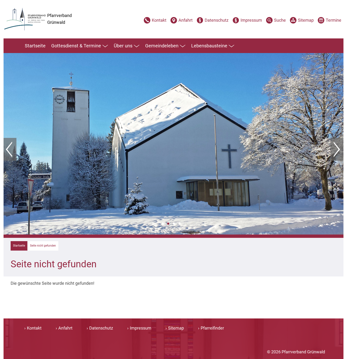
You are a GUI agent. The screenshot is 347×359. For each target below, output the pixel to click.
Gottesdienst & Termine (76, 46)
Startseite (35, 46)
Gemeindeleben (161, 46)
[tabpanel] (173, 144)
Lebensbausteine (209, 46)
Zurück (10, 149)
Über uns (123, 46)
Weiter (336, 149)
